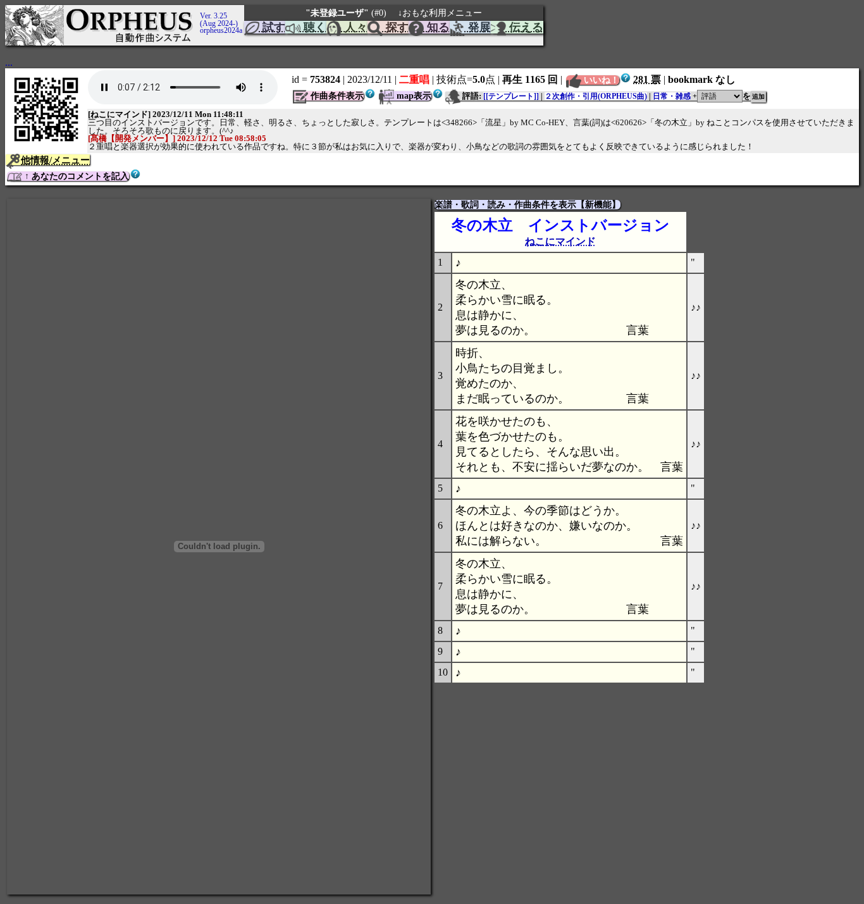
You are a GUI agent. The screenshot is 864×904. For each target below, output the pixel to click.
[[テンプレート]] (511, 96)
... (9, 62)
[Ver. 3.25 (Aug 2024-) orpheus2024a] (198, 10)
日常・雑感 (672, 96)
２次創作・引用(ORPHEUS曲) (596, 96)
